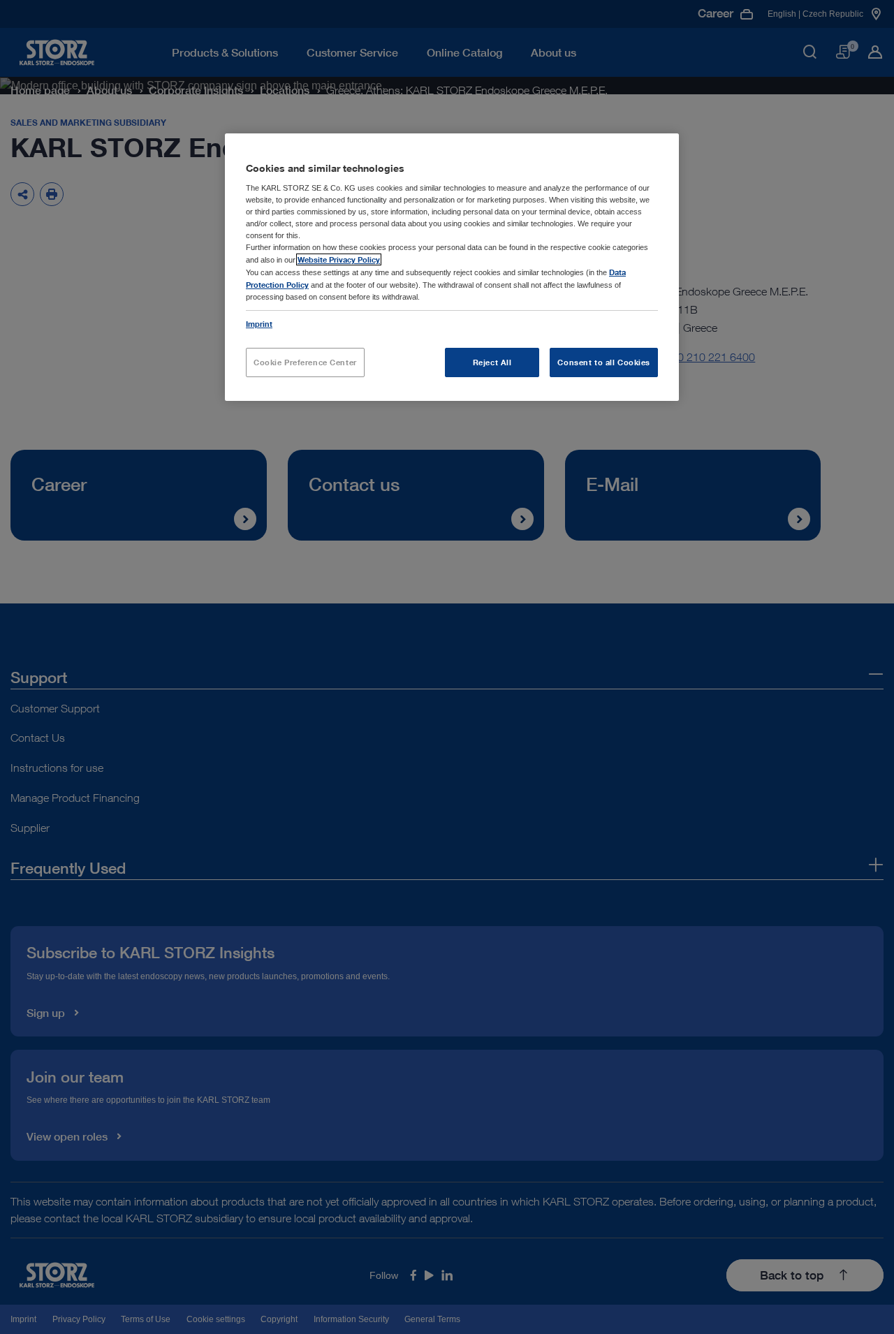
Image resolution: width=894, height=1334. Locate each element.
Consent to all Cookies (603, 362)
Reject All (492, 362)
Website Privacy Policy (339, 259)
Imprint (259, 323)
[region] (452, 267)
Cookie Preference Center (305, 362)
